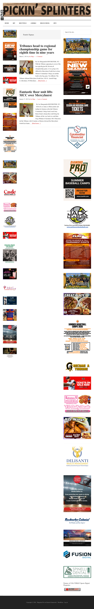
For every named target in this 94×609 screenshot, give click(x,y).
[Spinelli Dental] (77, 577)
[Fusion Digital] (77, 558)
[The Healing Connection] (10, 292)
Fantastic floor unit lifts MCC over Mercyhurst (35, 93)
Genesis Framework (51, 602)
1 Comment (39, 56)
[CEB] (10, 320)
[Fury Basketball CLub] (77, 94)
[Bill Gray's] (77, 314)
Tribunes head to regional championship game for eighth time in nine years (37, 49)
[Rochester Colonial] (77, 525)
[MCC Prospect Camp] (77, 53)
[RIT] (77, 114)
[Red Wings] (77, 389)
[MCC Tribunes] (77, 372)
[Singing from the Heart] (10, 263)
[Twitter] (2, 15)
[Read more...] (42, 81)
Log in (66, 602)
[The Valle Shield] (77, 546)
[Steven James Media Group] (10, 304)
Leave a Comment (42, 99)
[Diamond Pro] (77, 200)
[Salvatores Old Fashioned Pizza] (77, 412)
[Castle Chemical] (10, 197)
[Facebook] (2, 11)
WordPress (60, 602)
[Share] (2, 19)
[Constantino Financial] (77, 154)
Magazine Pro (40, 602)
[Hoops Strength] (77, 353)
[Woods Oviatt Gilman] (77, 511)
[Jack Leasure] (77, 228)
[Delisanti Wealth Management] (77, 470)
